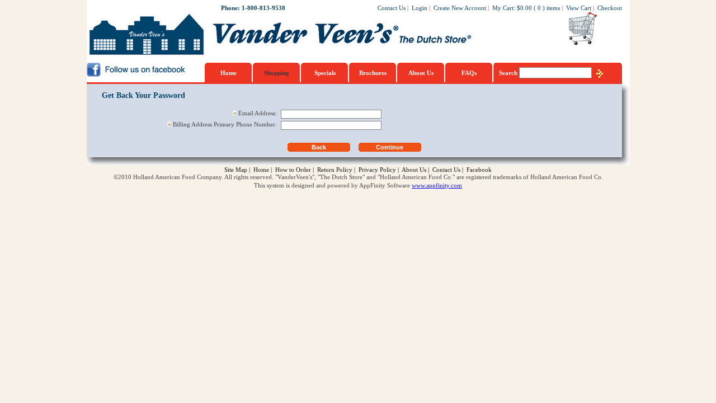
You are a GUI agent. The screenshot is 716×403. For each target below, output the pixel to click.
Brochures (373, 72)
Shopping (276, 72)
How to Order (293, 169)
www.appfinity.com (437, 185)
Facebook (479, 169)
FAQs (469, 72)
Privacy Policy (377, 169)
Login (419, 7)
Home (228, 72)
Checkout (609, 7)
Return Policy (334, 169)
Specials (325, 72)
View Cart (578, 7)
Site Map (235, 169)
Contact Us (392, 7)
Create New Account (460, 7)
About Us (421, 72)
